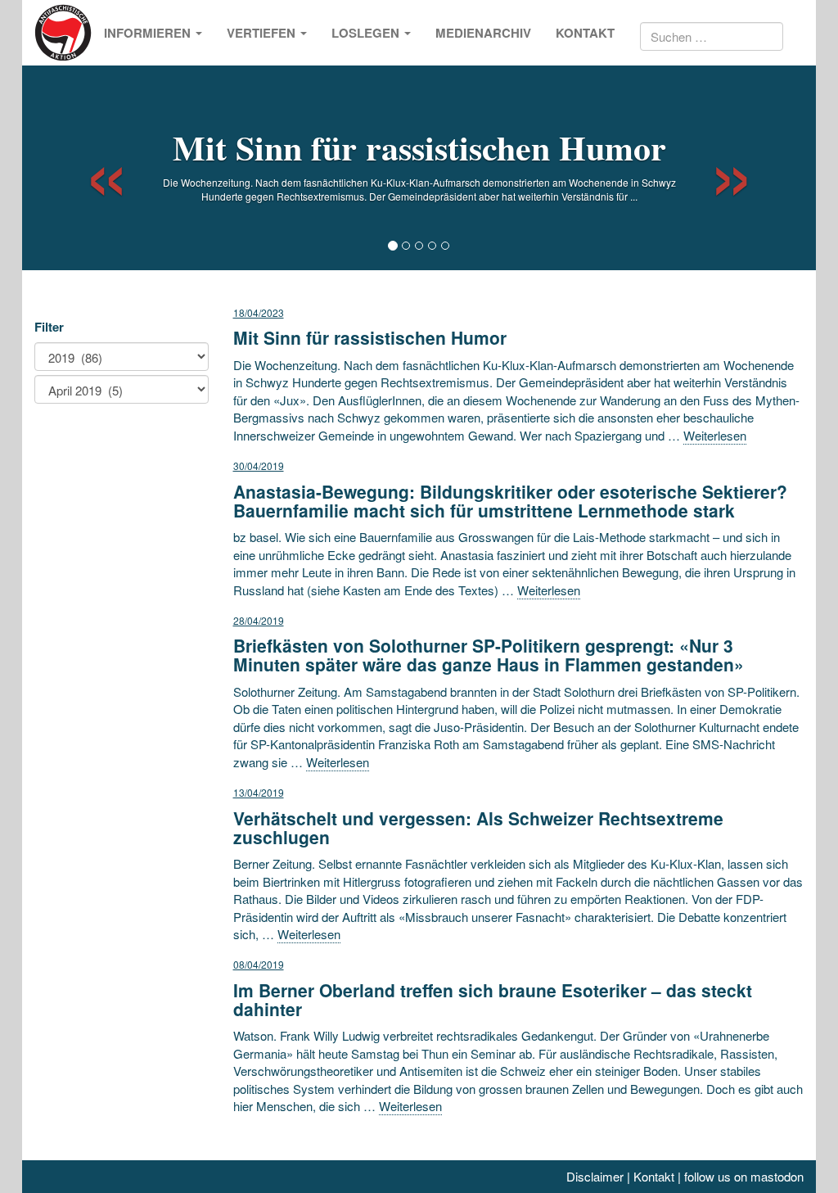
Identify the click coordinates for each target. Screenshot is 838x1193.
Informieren (149, 33)
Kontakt (585, 33)
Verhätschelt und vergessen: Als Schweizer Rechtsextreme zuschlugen (478, 827)
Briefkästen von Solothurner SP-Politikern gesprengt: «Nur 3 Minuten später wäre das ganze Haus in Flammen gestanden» (488, 654)
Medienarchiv (483, 33)
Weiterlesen (714, 435)
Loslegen (367, 33)
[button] (92, 168)
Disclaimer (595, 1176)
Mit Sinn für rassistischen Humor (419, 147)
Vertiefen (263, 33)
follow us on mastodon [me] (744, 1176)
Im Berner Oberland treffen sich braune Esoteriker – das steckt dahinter (492, 999)
